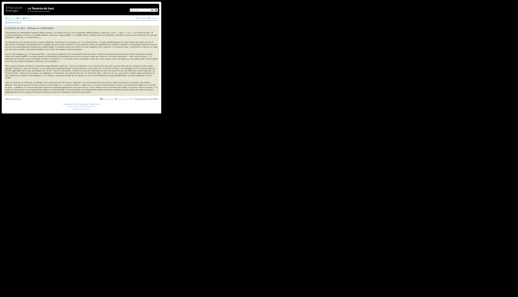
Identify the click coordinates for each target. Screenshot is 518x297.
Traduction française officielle (76, 106)
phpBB (75, 104)
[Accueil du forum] (16, 8)
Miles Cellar (92, 106)
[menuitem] (19, 18)
